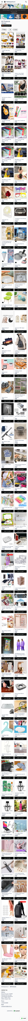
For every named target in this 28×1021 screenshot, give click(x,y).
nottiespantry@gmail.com (6, 1006)
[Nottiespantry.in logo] (5, 2)
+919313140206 (4, 1002)
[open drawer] (2, 2)
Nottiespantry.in (10, 1)
